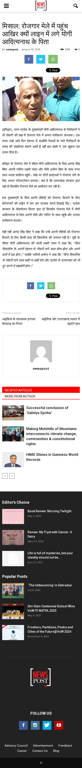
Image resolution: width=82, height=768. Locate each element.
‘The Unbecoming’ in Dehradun (50, 585)
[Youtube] (58, 725)
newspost (12, 49)
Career (22, 750)
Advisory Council (16, 745)
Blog (56, 750)
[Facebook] (23, 725)
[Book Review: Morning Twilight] (13, 516)
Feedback (65, 745)
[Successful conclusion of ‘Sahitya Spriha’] (13, 412)
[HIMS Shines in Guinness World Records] (13, 459)
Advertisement (43, 745)
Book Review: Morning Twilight (49, 511)
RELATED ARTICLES (18, 390)
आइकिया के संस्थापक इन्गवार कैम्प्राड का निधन (19, 321)
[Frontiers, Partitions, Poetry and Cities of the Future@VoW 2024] (13, 632)
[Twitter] (47, 725)
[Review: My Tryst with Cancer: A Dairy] (13, 537)
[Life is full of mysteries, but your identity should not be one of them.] (13, 558)
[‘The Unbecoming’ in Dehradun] (13, 590)
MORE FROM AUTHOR (20, 396)
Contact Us (40, 750)
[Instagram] (35, 725)
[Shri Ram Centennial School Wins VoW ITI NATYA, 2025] (13, 611)
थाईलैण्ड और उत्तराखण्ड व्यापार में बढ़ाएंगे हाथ (61, 321)
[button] (76, 6)
